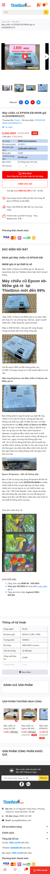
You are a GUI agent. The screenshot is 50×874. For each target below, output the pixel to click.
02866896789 (16, 848)
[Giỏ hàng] (44, 5)
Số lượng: (7, 165)
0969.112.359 (24, 190)
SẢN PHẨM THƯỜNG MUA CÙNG (22, 701)
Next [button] (45, 56)
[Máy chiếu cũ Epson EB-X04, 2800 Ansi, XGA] (29, 714)
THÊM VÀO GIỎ (25, 184)
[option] (25, 56)
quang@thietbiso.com (21, 820)
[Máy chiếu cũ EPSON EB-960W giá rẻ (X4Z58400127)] (25, 56)
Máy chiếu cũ (7, 16)
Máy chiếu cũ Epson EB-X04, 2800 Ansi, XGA (28, 728)
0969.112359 (15, 842)
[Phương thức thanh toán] (19, 237)
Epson (18, 120)
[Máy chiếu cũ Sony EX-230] (11, 714)
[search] (46, 12)
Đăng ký (43, 778)
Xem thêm (26, 672)
